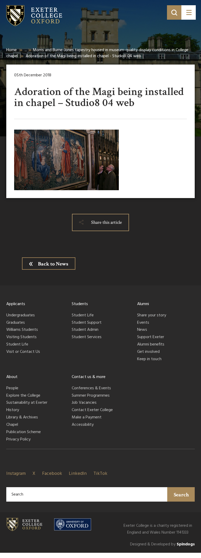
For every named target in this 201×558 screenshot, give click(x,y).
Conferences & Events (91, 388)
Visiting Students (21, 337)
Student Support (87, 323)
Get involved (148, 352)
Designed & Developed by (162, 544)
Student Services (87, 337)
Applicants (15, 304)
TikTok (100, 473)
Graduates (15, 323)
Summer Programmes (91, 396)
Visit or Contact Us (23, 352)
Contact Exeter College (92, 410)
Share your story (151, 315)
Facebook (52, 473)
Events (143, 323)
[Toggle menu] (188, 12)
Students (80, 304)
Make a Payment (87, 417)
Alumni (143, 304)
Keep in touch (149, 359)
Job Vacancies (84, 403)
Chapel (12, 425)
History (12, 410)
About (12, 377)
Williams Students (22, 330)
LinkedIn (78, 473)
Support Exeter (150, 337)
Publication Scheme (23, 432)
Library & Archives (22, 417)
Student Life (17, 345)
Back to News (53, 264)
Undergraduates (20, 315)
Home (11, 50)
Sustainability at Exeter (26, 403)
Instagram (16, 473)
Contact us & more (88, 377)
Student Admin (85, 330)
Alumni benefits (150, 345)
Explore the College (23, 396)
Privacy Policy (18, 440)
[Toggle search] (174, 12)
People (12, 388)
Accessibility (83, 425)
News (142, 330)
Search (181, 494)
